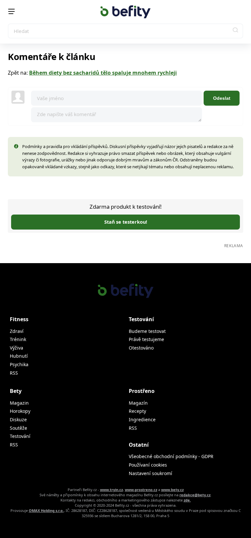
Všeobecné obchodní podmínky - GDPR (171, 456)
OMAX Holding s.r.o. (46, 510)
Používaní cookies (148, 465)
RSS (14, 373)
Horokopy (20, 411)
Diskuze (18, 419)
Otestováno (141, 348)
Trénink (18, 339)
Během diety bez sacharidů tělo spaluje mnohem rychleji (103, 72)
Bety (16, 391)
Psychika (19, 364)
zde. (187, 500)
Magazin (19, 403)
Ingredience (142, 419)
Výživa (16, 348)
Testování (20, 436)
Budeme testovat (147, 331)
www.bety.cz (172, 489)
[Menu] (11, 11)
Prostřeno (142, 391)
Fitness (19, 319)
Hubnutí (19, 356)
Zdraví (17, 331)
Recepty (137, 411)
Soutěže (18, 428)
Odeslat (221, 98)
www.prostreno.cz (141, 489)
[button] (235, 30)
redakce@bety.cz (194, 494)
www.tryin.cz (111, 489)
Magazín (138, 403)
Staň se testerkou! (125, 222)
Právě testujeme (146, 339)
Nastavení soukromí (150, 473)
